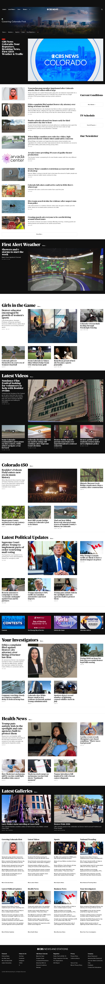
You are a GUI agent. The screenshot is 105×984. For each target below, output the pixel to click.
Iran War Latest (6, 958)
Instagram (21, 960)
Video (23, 32)
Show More (39, 234)
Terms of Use (74, 963)
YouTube (21, 956)
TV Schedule (87, 115)
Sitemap (38, 967)
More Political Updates (8, 932)
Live (19, 9)
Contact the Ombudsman (94, 967)
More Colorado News (7, 882)
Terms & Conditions (41, 965)
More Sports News (59, 882)
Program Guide (40, 958)
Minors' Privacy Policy (76, 965)
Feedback (90, 965)
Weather (10, 32)
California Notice (75, 958)
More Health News (33, 932)
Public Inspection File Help (60, 958)
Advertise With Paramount (95, 958)
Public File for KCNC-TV (59, 956)
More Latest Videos (33, 882)
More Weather (91, 104)
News (4, 32)
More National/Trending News (88, 882)
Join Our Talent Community (95, 960)
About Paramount (92, 956)
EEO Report (56, 963)
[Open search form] (102, 9)
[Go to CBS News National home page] (52, 9)
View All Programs (91, 125)
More (44, 245)
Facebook (21, 958)
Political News (5, 956)
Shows (25, 9)
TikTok (20, 963)
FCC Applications (58, 960)
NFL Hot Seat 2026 (7, 960)
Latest (4, 9)
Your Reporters (31, 32)
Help (89, 963)
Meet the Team (40, 956)
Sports (17, 32)
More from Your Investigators (88, 932)
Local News (11, 9)
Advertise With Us (41, 963)
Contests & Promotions (42, 960)
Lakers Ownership (6, 963)
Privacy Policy (74, 956)
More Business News (59, 932)
